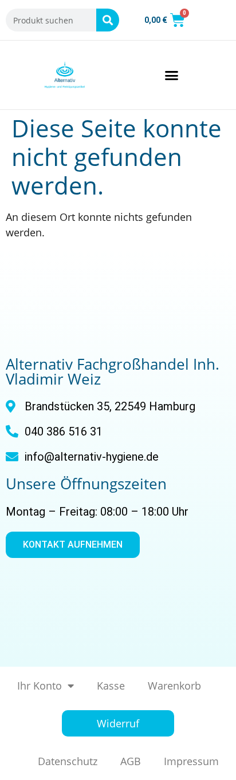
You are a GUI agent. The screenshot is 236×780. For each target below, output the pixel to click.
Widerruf (118, 723)
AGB (130, 761)
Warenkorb (174, 685)
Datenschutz (67, 761)
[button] (171, 75)
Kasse (111, 685)
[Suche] (107, 20)
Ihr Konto (39, 685)
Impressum (191, 761)
